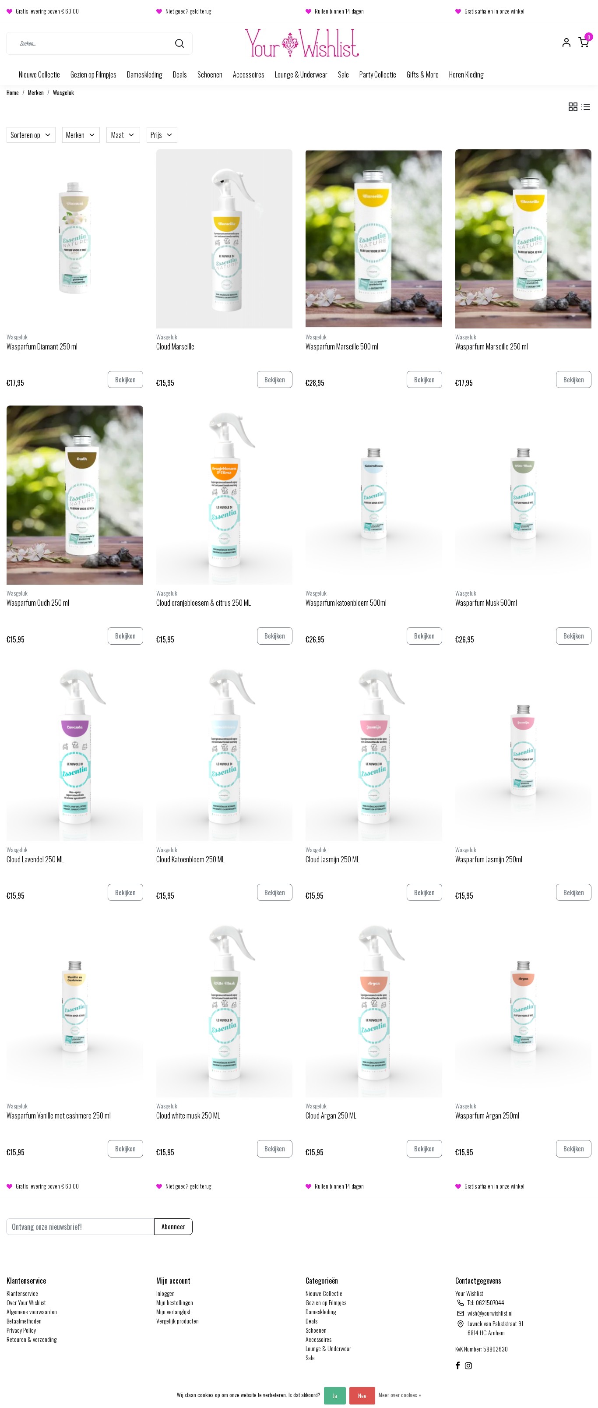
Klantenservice (22, 1293)
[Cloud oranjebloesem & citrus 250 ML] (224, 495)
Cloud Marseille (175, 346)
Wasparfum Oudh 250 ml (38, 602)
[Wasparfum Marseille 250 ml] (523, 238)
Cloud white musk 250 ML (188, 1115)
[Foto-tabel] (573, 107)
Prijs (156, 135)
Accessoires (248, 74)
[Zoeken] (179, 43)
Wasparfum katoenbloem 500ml (346, 602)
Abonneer (173, 1226)
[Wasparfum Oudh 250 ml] (75, 495)
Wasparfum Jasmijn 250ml (488, 859)
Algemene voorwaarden (32, 1311)
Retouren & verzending (31, 1339)
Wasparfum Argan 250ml (487, 1115)
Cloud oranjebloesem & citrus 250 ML (203, 602)
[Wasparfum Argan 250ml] (523, 1007)
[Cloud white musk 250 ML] (224, 1007)
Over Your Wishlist (26, 1302)
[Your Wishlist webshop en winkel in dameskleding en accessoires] (302, 43)
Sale (343, 74)
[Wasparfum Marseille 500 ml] (374, 238)
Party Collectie (377, 74)
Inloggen (165, 1293)
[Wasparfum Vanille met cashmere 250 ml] (75, 1007)
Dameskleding (144, 74)
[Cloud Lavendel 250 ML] (75, 751)
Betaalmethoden (24, 1320)
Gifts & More (423, 74)
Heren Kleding (466, 74)
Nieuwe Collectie (39, 74)
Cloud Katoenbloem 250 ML (190, 859)
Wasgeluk (63, 92)
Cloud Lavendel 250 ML (35, 859)
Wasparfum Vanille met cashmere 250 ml (59, 1115)
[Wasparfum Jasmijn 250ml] (523, 751)
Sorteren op (25, 135)
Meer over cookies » (400, 1394)
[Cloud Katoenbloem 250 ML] (224, 751)
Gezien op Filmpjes (93, 74)
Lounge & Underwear (301, 74)
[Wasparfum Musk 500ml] (523, 495)
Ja (335, 1395)
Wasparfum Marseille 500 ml (342, 346)
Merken (36, 92)
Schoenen (209, 74)
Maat (117, 135)
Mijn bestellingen (174, 1302)
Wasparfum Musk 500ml (486, 602)
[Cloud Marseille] (224, 238)
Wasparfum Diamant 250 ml (42, 346)
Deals (180, 74)
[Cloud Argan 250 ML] (374, 1007)
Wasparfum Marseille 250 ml (491, 346)
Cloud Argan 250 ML (331, 1115)
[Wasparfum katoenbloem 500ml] (374, 495)
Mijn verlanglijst (173, 1311)
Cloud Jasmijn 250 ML (332, 859)
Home (13, 92)
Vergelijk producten (177, 1320)
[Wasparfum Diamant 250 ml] (75, 238)
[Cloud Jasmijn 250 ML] (374, 751)
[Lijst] (585, 107)
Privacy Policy (21, 1329)
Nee (362, 1395)
